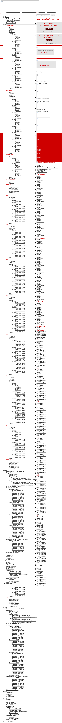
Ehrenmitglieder (13, 575)
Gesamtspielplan (14, 191)
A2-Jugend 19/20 (20, 219)
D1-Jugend (12, 297)
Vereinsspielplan (14, 189)
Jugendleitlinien (13, 464)
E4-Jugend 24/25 (20, 345)
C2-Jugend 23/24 (20, 272)
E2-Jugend (12, 337)
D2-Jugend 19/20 (20, 327)
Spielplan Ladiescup (18, 527)
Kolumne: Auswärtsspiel (13, 20)
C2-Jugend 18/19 (20, 292)
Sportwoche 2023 (14, 525)
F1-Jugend (12, 377)
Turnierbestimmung (17, 490)
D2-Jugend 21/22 (20, 319)
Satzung (8, 563)
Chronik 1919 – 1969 (15, 571)
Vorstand (8, 562)
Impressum (39, 149)
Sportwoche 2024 (14, 514)
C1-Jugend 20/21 (20, 283)
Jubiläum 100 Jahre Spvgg (13, 486)
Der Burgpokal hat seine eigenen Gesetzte (24, 483)
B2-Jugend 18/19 (20, 256)
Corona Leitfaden (11, 566)
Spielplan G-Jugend (17, 528)
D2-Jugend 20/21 (20, 323)
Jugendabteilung (14, 581)
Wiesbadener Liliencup (12, 552)
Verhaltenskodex (14, 466)
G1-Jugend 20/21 (20, 447)
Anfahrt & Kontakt (51, 12)
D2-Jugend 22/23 (20, 315)
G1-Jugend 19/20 (20, 451)
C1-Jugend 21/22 (20, 279)
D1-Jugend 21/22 (20, 317)
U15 (7, 259)
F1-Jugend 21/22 (20, 403)
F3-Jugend (12, 380)
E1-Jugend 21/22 (20, 358)
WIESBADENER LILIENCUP (13, 12)
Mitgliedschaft (10, 565)
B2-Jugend (12, 228)
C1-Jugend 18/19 (20, 291)
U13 (7, 295)
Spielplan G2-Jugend (18, 494)
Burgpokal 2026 (13, 474)
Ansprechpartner (14, 187)
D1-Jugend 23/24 (20, 308)
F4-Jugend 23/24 (20, 396)
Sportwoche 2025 (14, 502)
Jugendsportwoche (41, 12)
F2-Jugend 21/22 (20, 404)
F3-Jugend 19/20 (20, 415)
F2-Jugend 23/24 (20, 394)
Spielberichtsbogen (17, 491)
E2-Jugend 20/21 (20, 364)
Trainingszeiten (13, 188)
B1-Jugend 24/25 (20, 236)
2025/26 (14, 34)
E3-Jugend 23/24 (20, 351)
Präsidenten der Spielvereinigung (18, 574)
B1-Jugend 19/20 (20, 251)
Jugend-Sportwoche (12, 487)
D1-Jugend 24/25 (20, 303)
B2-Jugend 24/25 (20, 237)
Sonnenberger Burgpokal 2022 (21, 478)
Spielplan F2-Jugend (18, 497)
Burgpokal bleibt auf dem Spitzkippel (22, 485)
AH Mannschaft (10, 179)
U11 (7, 334)
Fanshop (8, 558)
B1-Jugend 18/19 (20, 255)
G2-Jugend (18, 434)
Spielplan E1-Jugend (18, 509)
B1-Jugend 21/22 (20, 245)
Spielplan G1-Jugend (18, 493)
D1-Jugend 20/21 (20, 322)
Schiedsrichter (10, 569)
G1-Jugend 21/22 (20, 443)
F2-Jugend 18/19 (20, 421)
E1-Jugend (12, 336)
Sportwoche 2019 (14, 540)
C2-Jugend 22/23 (20, 276)
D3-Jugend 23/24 (20, 311)
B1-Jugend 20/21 (20, 248)
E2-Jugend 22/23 (20, 355)
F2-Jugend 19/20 (20, 414)
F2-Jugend (12, 379)
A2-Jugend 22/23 (20, 208)
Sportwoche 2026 (14, 489)
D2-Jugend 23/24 (20, 309)
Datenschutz (39, 150)
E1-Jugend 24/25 (20, 341)
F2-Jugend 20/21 (20, 409)
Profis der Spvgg (14, 577)
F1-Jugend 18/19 (20, 419)
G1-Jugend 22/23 (20, 439)
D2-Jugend (12, 299)
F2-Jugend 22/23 (20, 400)
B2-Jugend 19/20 (20, 252)
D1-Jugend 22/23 (20, 313)
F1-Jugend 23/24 (20, 392)
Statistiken (12, 32)
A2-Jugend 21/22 (20, 212)
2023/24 (14, 48)
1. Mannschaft (10, 25)
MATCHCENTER (7, 583)
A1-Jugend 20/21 (20, 215)
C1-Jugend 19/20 (20, 287)
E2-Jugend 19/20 (20, 368)
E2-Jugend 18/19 (20, 372)
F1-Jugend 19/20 (20, 413)
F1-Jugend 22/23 (20, 399)
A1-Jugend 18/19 (20, 221)
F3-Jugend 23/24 (20, 395)
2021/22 (14, 61)
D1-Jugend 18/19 (20, 330)
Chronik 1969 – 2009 (15, 573)
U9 (6, 375)
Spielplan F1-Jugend (18, 496)
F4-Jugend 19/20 (20, 417)
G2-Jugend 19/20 (20, 453)
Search (53, 15)
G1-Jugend (12, 427)
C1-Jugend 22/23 (20, 275)
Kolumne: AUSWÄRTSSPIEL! (29, 12)
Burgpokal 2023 (13, 475)
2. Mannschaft (10, 90)
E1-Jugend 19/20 (20, 367)
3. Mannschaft (10, 154)
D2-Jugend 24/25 (20, 304)
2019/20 (14, 139)
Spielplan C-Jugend (17, 501)
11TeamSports (10, 559)
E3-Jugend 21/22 (20, 360)
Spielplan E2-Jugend (18, 498)
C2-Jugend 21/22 (20, 280)
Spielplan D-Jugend (17, 500)
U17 (7, 224)
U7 (6, 425)
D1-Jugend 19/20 (20, 326)
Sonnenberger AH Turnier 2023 (15, 471)
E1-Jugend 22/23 (20, 354)
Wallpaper (9, 556)
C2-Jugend (12, 262)
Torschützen (18, 53)
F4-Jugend (18, 390)
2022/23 (14, 55)
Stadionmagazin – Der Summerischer (16, 19)
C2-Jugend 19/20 (20, 288)
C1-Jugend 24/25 (20, 266)
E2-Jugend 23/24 (20, 349)
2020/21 (14, 68)
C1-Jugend (12, 261)
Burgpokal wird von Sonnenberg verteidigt (24, 479)
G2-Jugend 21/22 (20, 445)
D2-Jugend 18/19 (20, 331)
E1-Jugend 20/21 (20, 363)
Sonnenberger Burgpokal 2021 (21, 482)
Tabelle (11, 30)
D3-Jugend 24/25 (20, 305)
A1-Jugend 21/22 (20, 211)
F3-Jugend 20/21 (20, 410)
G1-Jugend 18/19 (20, 455)
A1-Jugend (12, 197)
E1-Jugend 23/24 (20, 348)
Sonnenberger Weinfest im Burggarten (17, 539)
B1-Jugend (12, 226)
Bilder (10, 88)
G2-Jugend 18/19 (20, 457)
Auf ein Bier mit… (11, 21)
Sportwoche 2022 (14, 537)
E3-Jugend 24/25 (20, 344)
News (4, 16)
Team (10, 28)
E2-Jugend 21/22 (20, 359)
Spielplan (11, 29)
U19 (7, 195)
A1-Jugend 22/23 (20, 207)
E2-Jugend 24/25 (20, 343)
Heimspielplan (13, 192)
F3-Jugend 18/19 (20, 422)
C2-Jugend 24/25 (20, 268)
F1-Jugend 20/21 (20, 407)
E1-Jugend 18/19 (20, 371)
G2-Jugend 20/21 (20, 449)
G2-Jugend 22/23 (20, 441)
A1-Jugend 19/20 (20, 217)
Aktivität (11, 579)
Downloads (9, 555)
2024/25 (14, 41)
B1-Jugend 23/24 (20, 240)
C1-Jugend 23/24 (20, 271)
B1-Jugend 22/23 (20, 243)
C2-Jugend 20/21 (20, 284)
